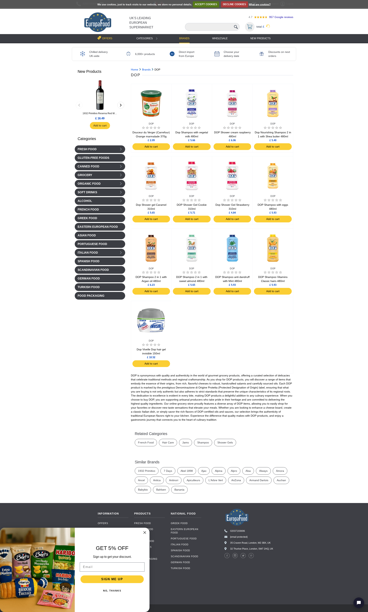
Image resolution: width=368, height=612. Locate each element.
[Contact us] (358, 602)
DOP (151, 123)
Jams (185, 442)
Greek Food (179, 523)
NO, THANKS (112, 590)
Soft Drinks (87, 192)
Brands (184, 38)
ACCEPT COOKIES (206, 4)
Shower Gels (225, 442)
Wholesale (220, 38)
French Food (146, 442)
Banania (179, 489)
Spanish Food (180, 550)
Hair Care (168, 442)
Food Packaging (145, 559)
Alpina (218, 470)
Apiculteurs (193, 480)
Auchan (281, 480)
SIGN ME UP (112, 579)
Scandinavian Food (184, 556)
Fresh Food (87, 149)
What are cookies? (260, 4)
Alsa (248, 470)
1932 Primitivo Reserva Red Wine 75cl (100, 113)
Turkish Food (180, 568)
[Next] (120, 105)
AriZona (236, 480)
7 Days (168, 470)
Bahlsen (161, 489)
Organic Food (89, 183)
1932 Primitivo (146, 470)
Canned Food (88, 166)
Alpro (234, 470)
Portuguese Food (184, 538)
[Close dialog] (145, 532)
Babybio (143, 489)
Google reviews (281, 17)
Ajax (203, 470)
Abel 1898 (187, 470)
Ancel (141, 480)
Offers (103, 523)
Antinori (173, 480)
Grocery (85, 175)
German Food (180, 562)
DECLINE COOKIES (234, 4)
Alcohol (85, 200)
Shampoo (203, 442)
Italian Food (88, 252)
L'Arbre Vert (216, 480)
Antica (157, 480)
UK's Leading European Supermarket (141, 22)
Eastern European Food (184, 531)
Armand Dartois (258, 480)
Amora (280, 470)
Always (263, 470)
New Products (260, 38)
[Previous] (79, 105)
